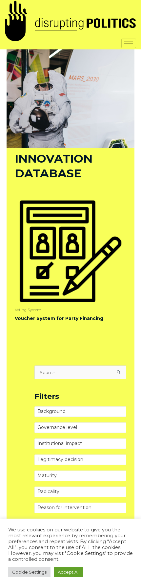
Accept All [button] (68, 572)
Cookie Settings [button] (29, 572)
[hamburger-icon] (128, 43)
